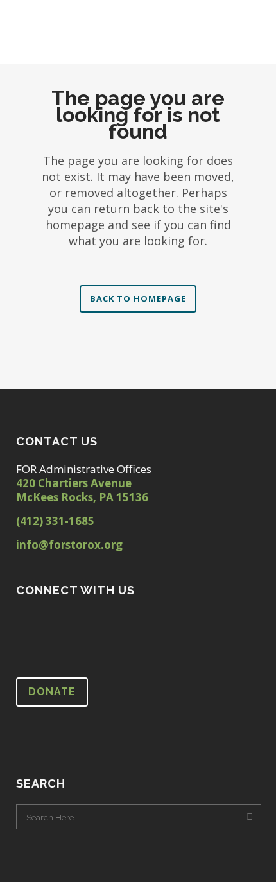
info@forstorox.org (69, 544)
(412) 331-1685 (55, 521)
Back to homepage (138, 298)
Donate (52, 692)
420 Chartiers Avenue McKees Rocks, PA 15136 (82, 490)
